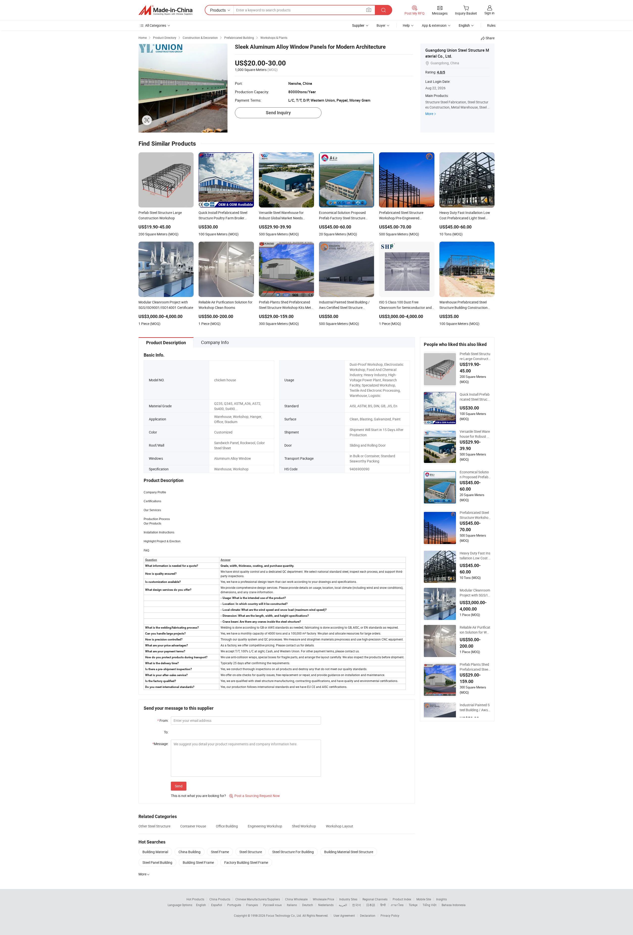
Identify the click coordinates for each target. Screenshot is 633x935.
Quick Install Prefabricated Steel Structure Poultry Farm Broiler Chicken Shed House (475, 397)
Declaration (367, 915)
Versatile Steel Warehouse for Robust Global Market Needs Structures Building (475, 434)
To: (166, 732)
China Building (190, 851)
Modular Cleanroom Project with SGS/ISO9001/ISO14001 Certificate (475, 593)
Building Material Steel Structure (348, 851)
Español (216, 905)
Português (234, 905)
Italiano (292, 905)
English (201, 905)
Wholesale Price (323, 899)
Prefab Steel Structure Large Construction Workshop (475, 356)
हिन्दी (383, 905)
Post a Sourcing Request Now (254, 795)
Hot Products (195, 899)
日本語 (370, 905)
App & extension (434, 25)
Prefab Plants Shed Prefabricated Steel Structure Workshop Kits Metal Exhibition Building (475, 667)
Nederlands (326, 905)
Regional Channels (374, 899)
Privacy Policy (390, 915)
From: (162, 720)
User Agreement (344, 915)
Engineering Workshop (265, 826)
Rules (491, 25)
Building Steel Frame (198, 862)
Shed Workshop (304, 826)
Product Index (402, 899)
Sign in (489, 13)
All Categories (155, 25)
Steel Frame (220, 851)
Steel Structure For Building (293, 851)
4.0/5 (441, 72)
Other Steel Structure (154, 826)
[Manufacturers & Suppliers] (165, 10)
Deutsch (307, 905)
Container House (193, 826)
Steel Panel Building (157, 862)
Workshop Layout (339, 826)
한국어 (356, 905)
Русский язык (272, 905)
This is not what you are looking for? (198, 795)
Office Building (227, 826)
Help (406, 25)
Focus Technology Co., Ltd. (284, 915)
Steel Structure (250, 851)
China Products (219, 899)
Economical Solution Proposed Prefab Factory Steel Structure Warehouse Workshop (475, 474)
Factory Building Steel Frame (246, 862)
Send (178, 786)
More (429, 113)
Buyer (381, 25)
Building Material (155, 851)
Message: (160, 743)
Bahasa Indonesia (454, 905)
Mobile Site (423, 899)
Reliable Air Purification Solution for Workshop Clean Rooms (475, 630)
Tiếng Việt (429, 905)
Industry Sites (348, 899)
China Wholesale (296, 899)
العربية (343, 905)
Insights (441, 899)
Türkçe (413, 905)
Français (252, 905)
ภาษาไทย (397, 905)
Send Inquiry (278, 112)
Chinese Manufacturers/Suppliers (257, 899)
